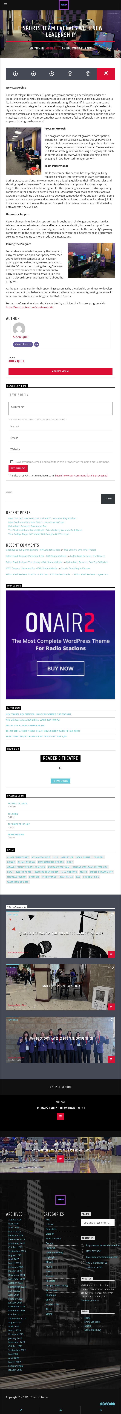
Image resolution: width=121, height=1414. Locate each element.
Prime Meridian (16, 835)
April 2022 (13, 1358)
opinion (34, 877)
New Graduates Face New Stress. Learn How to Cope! (36, 522)
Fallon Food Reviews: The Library (87, 555)
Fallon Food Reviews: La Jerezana (91, 574)
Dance (11, 862)
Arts (48, 1219)
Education (51, 1228)
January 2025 (15, 1270)
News (60, 20)
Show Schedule (92, 1321)
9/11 (55, 857)
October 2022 (15, 1346)
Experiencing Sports (51, 862)
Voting (49, 1313)
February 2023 (15, 1334)
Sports (49, 1299)
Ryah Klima (66, 877)
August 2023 (14, 1322)
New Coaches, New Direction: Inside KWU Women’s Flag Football (42, 518)
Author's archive (60, 371)
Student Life (91, 877)
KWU (9, 872)
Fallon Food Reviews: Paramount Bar (27, 526)
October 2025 (15, 1247)
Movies (49, 1261)
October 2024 (15, 1282)
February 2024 (15, 1298)
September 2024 (17, 1286)
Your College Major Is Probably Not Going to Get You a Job (38, 534)
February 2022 (15, 1365)
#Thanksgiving (41, 857)
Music (49, 1266)
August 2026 (14, 1219)
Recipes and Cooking (57, 1285)
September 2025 (17, 1251)
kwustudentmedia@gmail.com (102, 1256)
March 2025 (14, 1263)
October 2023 (15, 1314)
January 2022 (15, 1369)
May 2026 (13, 1223)
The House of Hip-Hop (19, 824)
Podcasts (50, 1280)
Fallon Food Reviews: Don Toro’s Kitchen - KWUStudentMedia (38, 574)
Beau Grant (83, 857)
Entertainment (53, 1238)
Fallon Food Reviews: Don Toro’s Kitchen (87, 562)
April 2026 (13, 1227)
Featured (13, 914)
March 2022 (14, 1361)
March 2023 (14, 1330)
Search (9, 491)
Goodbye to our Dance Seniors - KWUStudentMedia (33, 549)
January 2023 (15, 1338)
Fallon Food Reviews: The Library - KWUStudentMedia (34, 562)
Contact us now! (92, 1329)
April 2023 (13, 1326)
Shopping (51, 1294)
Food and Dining (54, 1252)
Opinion (50, 1276)
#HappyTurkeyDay (18, 857)
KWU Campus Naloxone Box (61, 986)
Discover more (89, 1300)
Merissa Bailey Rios (17, 1005)
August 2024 (14, 1290)
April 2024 (13, 1294)
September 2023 (17, 1318)
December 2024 (16, 1274)
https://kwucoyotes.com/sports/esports (29, 307)
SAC (78, 877)
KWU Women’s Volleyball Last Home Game (61, 1150)
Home (87, 1317)
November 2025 (16, 1243)
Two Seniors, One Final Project (80, 549)
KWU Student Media (46, 872)
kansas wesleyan (58, 867)
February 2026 (15, 1235)
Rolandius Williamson (18, 952)
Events (49, 1243)
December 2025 (16, 1239)
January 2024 (15, 1302)
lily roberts (69, 872)
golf (70, 862)
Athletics (67, 857)
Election (50, 1233)
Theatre (50, 1309)
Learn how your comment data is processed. (81, 475)
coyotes (99, 857)
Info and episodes (60, 781)
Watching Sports (18, 882)
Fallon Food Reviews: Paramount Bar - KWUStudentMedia (36, 555)
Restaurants (52, 1290)
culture (49, 1224)
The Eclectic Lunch (17, 804)
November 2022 (16, 1342)
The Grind (13, 814)
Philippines (49, 877)
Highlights (51, 1257)
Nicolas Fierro (16, 877)
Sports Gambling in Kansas (75, 568)
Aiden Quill (53, 48)
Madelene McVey (16, 1057)
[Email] (36, 344)
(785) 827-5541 (93, 1251)
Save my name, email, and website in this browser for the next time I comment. (62, 462)
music (83, 872)
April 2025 (13, 1259)
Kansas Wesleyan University (89, 867)
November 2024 (16, 1278)
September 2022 (17, 1350)
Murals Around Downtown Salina (61, 1108)
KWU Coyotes (24, 872)
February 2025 (15, 1266)
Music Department (101, 872)
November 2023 (16, 1310)
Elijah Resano (26, 862)
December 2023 (16, 1306)
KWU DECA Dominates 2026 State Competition (61, 1038)
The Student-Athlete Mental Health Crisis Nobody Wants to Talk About (45, 530)
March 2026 (14, 1231)
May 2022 (13, 1353)
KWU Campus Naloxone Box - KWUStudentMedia (31, 568)
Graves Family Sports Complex (26, 867)
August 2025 (14, 1255)
